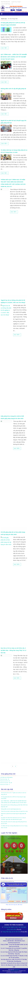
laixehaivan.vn (17, 969)
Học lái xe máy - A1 (4, 779)
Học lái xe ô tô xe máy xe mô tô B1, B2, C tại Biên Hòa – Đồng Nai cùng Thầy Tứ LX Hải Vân (13, 650)
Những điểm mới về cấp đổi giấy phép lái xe (11, 809)
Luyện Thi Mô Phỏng (5, 3)
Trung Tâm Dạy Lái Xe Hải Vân (11, 931)
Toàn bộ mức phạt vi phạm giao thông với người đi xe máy (14, 811)
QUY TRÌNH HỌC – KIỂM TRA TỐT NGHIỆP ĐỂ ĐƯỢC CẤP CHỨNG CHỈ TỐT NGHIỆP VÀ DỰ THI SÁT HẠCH (14, 57)
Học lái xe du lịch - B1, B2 (6, 782)
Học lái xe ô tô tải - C (5, 784)
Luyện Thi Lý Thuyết (16, 1)
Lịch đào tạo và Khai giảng (6, 777)
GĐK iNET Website (14, 970)
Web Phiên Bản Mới (5, 1)
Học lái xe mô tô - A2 (5, 780)
